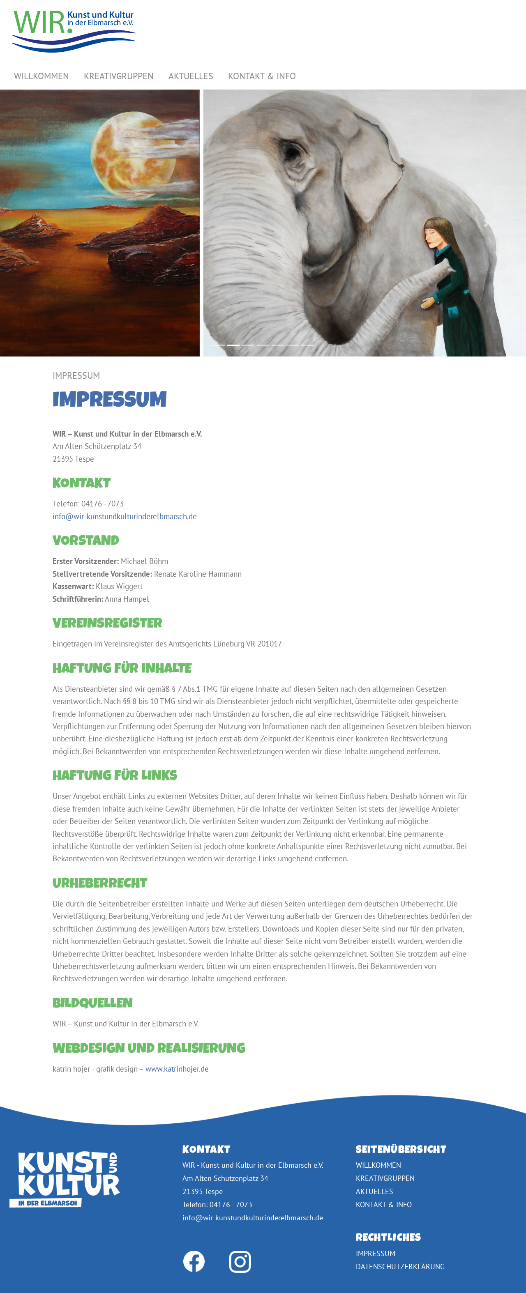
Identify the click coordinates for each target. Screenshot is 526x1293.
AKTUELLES (190, 76)
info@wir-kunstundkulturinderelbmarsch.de (125, 516)
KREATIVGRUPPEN (119, 76)
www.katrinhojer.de (177, 1068)
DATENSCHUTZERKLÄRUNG (400, 1266)
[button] (39, 223)
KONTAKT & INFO (262, 76)
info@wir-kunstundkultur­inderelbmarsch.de (252, 1217)
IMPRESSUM (375, 1253)
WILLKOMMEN (41, 76)
